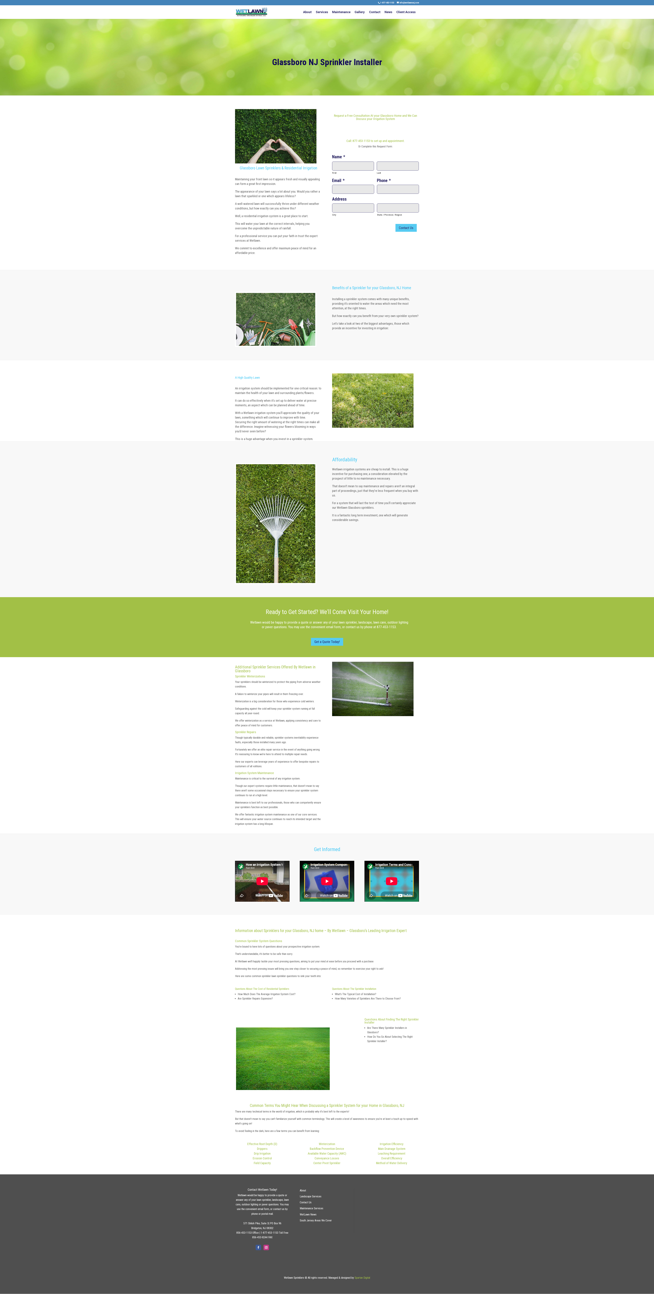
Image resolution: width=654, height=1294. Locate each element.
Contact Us (306, 1202)
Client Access (406, 12)
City (334, 215)
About (307, 12)
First (334, 173)
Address (339, 199)
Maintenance (341, 12)
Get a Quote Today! (327, 642)
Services (322, 12)
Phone (384, 180)
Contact (374, 12)
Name (338, 156)
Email (338, 180)
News (388, 12)
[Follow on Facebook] (258, 1247)
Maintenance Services (311, 1208)
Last (379, 173)
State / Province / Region (389, 215)
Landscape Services (310, 1196)
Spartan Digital (362, 1277)
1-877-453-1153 (387, 3)
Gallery (360, 12)
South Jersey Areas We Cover (316, 1220)
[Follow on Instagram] (266, 1247)
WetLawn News (308, 1214)
